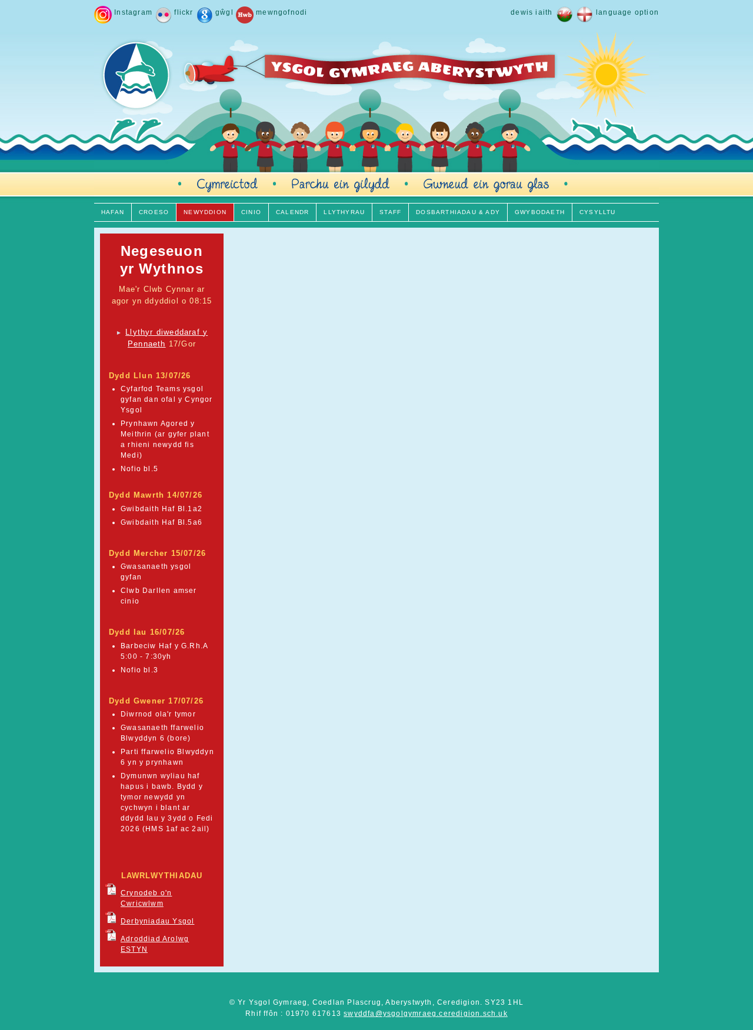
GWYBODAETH (540, 212)
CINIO (251, 212)
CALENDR (292, 212)
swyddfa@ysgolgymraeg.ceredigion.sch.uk (426, 1013)
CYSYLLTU (597, 212)
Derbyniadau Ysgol (157, 921)
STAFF (390, 212)
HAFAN (112, 212)
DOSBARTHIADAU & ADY (458, 212)
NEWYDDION (205, 212)
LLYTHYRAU (344, 212)
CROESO (154, 212)
